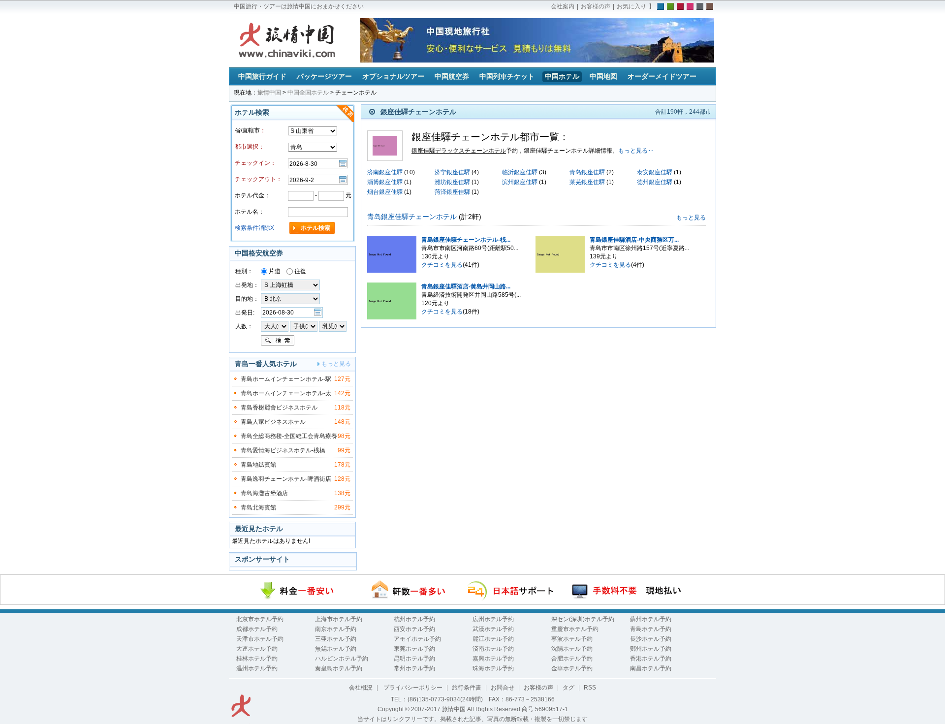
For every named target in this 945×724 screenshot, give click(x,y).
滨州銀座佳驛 (519, 182)
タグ (568, 687)
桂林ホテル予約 (257, 658)
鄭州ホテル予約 (650, 648)
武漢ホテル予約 (493, 629)
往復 (299, 271)
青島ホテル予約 (650, 629)
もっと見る (691, 217)
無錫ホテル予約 (335, 648)
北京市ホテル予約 (260, 619)
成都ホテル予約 (257, 629)
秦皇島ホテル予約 (338, 668)
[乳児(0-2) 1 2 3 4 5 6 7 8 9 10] (332, 325)
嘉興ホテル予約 (493, 658)
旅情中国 (269, 92)
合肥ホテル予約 (572, 658)
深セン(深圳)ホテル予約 (582, 619)
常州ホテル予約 (414, 668)
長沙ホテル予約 (650, 638)
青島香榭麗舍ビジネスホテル (279, 407)
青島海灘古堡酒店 (264, 493)
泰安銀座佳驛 (654, 172)
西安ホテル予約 (414, 629)
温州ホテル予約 (257, 668)
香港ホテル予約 (650, 658)
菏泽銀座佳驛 (452, 192)
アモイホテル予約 (417, 638)
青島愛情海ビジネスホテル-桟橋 (283, 450)
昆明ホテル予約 (414, 658)
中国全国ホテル (308, 92)
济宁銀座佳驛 (452, 172)
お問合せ (502, 687)
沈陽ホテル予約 (572, 648)
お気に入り (631, 6)
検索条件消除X (254, 227)
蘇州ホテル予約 (650, 619)
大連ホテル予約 (257, 648)
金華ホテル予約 (572, 668)
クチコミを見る (442, 264)
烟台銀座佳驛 (385, 192)
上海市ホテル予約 (338, 619)
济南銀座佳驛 (385, 172)
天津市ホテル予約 (260, 638)
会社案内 (562, 6)
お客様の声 (595, 6)
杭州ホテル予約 (414, 619)
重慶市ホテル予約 (574, 629)
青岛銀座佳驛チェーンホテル (412, 216)
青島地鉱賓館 (258, 464)
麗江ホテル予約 (493, 638)
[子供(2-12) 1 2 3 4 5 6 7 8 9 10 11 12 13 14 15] (304, 325)
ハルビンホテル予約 (341, 658)
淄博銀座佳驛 (385, 182)
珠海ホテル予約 (493, 668)
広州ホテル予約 (493, 619)
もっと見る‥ (636, 150)
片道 (274, 271)
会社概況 (361, 687)
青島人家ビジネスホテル (273, 421)
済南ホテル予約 (493, 648)
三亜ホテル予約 (335, 638)
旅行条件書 (466, 687)
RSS (590, 687)
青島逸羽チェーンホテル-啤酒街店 (286, 478)
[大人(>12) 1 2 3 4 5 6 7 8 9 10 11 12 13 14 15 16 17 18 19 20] (274, 325)
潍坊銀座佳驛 (452, 182)
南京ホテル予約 (335, 629)
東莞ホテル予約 (414, 648)
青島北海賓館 (258, 507)
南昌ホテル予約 (650, 668)
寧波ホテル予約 (572, 638)
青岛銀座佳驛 (587, 172)
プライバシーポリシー (412, 687)
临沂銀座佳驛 (519, 172)
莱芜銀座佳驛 (587, 182)
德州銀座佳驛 (654, 182)
